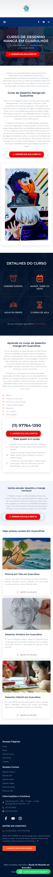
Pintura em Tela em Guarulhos (22, 574)
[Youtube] (43, 22)
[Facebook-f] (38, 22)
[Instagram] (49, 22)
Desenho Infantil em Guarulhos (22, 697)
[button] (4, 22)
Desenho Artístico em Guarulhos (23, 634)
